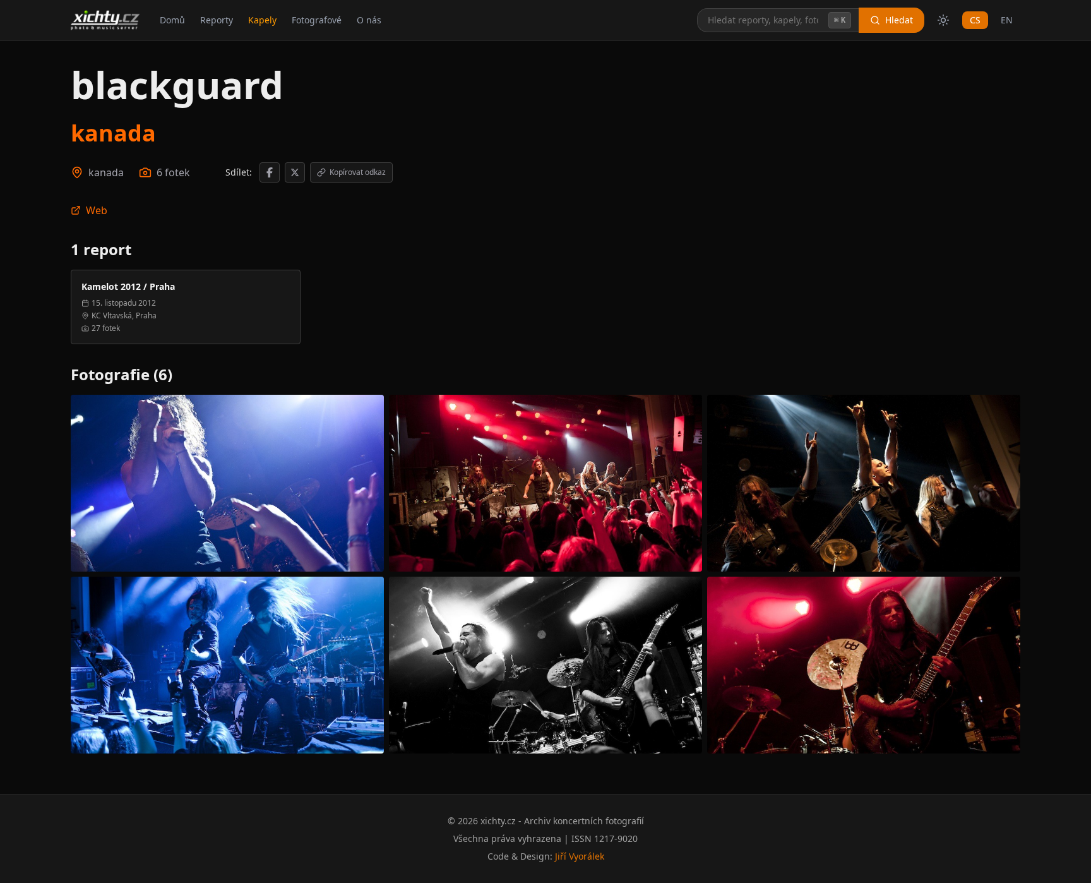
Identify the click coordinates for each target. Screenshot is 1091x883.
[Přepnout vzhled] (943, 20)
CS (975, 20)
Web (96, 210)
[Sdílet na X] (295, 172)
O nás (369, 20)
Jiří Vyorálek (579, 856)
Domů (172, 20)
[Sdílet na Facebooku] (269, 172)
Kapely (262, 20)
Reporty (216, 20)
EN (1007, 20)
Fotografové (317, 20)
